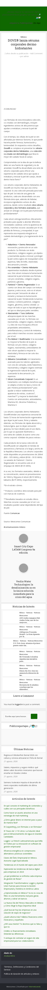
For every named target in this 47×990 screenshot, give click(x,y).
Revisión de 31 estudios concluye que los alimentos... (29, 687)
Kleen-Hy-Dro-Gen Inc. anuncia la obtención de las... (29, 673)
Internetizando (35, 986)
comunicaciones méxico (15, 527)
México (23, 37)
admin (26, 56)
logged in (19, 704)
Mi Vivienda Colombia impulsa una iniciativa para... (28, 659)
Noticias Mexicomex (35, 641)
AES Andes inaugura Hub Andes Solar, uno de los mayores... (29, 620)
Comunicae (15, 513)
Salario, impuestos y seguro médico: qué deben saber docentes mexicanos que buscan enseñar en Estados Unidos (23, 770)
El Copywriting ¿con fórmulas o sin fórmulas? (23, 827)
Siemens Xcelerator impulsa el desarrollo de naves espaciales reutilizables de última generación (22, 785)
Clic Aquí (36, 23)
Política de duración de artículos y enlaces (21, 974)
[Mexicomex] (23, 3)
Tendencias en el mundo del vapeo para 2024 (23, 865)
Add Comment (36, 53)
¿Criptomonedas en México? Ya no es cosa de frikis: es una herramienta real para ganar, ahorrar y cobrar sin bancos (23, 896)
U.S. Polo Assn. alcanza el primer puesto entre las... (26, 644)
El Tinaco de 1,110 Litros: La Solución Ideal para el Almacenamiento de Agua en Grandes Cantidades (23, 834)
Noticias (29, 613)
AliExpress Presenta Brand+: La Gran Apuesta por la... (29, 634)
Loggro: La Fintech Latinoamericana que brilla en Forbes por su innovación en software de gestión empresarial (23, 844)
